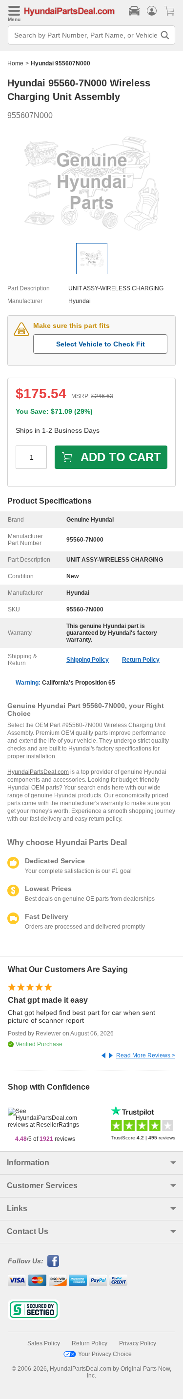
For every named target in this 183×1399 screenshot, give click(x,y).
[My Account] (152, 11)
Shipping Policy (87, 659)
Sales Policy (43, 1343)
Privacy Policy (137, 1343)
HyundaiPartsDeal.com (38, 772)
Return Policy (141, 659)
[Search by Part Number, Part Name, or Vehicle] (165, 35)
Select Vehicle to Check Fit (100, 344)
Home (15, 63)
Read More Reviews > (145, 1055)
